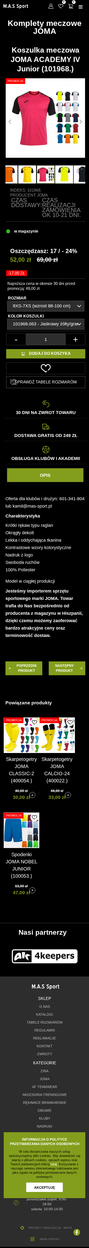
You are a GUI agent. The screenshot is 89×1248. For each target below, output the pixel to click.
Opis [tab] (45, 475)
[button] (10, 121)
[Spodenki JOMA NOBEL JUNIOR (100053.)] (32, 890)
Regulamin (44, 1030)
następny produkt (64, 668)
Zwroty (44, 1054)
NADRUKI (44, 1126)
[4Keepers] (45, 956)
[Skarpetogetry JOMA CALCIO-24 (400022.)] (68, 795)
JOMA (44, 1079)
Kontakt (45, 1046)
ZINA (44, 1071)
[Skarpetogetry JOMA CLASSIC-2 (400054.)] (32, 795)
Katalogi (44, 1014)
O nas (44, 1007)
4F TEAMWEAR (44, 1087)
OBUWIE (44, 1110)
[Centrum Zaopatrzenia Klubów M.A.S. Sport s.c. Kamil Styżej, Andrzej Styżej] (15, 6)
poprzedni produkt (27, 668)
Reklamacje (44, 1038)
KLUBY (44, 1118)
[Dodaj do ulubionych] (34, 722)
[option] (46, 174)
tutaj (54, 1164)
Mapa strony (50, 1239)
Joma (42, 195)
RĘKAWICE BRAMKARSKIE (44, 1103)
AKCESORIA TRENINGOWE (44, 1095)
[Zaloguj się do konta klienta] (51, 6)
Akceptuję (44, 1187)
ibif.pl (68, 1227)
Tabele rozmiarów (45, 1022)
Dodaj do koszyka (50, 353)
